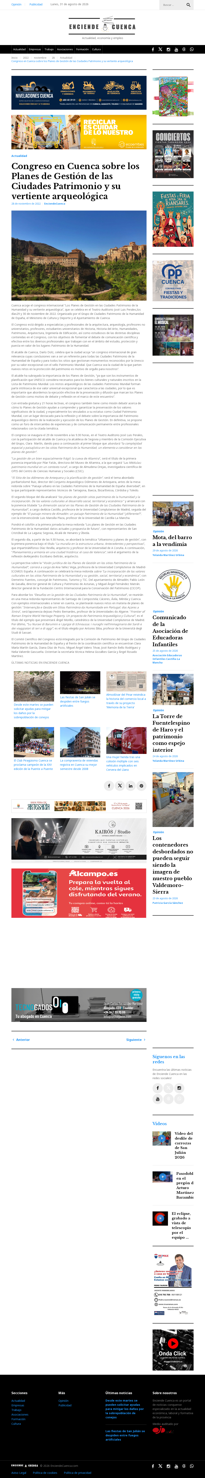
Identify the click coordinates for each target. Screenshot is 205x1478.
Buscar (188, 5)
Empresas (35, 49)
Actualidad (19, 49)
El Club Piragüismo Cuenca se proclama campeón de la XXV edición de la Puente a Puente (33, 765)
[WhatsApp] (179, 1099)
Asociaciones (65, 49)
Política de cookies (45, 1473)
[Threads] (168, 1099)
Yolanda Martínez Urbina (168, 555)
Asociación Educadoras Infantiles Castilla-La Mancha (167, 659)
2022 (26, 57)
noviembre (40, 57)
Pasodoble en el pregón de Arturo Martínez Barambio (186, 1186)
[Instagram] (179, 1088)
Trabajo (49, 49)
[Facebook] (158, 1088)
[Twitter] (168, 1088)
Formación (82, 49)
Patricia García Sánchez (168, 903)
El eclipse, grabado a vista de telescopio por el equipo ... (181, 1226)
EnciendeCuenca (54, 203)
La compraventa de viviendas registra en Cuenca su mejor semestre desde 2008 (79, 765)
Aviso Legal (18, 1473)
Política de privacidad (77, 1473)
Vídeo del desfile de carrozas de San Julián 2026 (184, 1146)
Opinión (16, 4)
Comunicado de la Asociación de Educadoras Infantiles (170, 631)
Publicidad (35, 4)
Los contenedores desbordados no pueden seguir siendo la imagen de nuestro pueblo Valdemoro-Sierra (173, 865)
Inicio (14, 57)
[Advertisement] (80, 952)
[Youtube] (158, 1099)
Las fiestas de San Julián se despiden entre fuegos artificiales (77, 701)
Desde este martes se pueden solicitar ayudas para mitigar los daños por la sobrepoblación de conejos (125, 1409)
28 (53, 57)
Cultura (96, 49)
